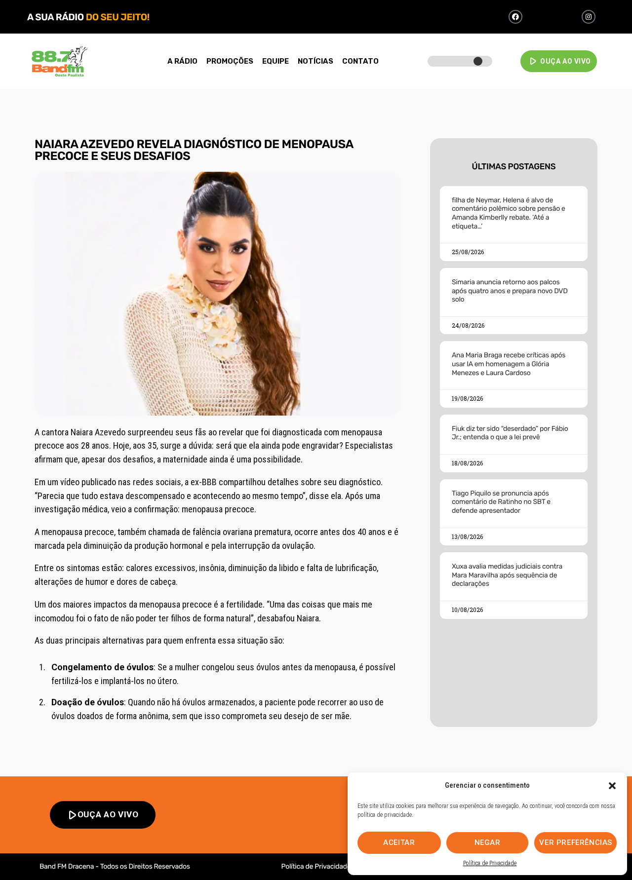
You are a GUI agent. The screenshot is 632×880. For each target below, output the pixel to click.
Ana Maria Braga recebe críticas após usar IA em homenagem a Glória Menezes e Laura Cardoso (508, 364)
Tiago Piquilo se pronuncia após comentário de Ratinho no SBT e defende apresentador (501, 502)
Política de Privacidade (489, 863)
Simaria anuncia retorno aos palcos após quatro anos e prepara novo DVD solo (510, 291)
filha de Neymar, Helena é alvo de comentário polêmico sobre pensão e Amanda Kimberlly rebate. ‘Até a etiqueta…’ (508, 213)
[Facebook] (515, 17)
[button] (612, 786)
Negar (487, 842)
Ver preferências (575, 842)
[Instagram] (588, 17)
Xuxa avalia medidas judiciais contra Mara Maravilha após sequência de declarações (507, 575)
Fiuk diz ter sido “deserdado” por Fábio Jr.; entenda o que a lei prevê (510, 433)
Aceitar (399, 842)
